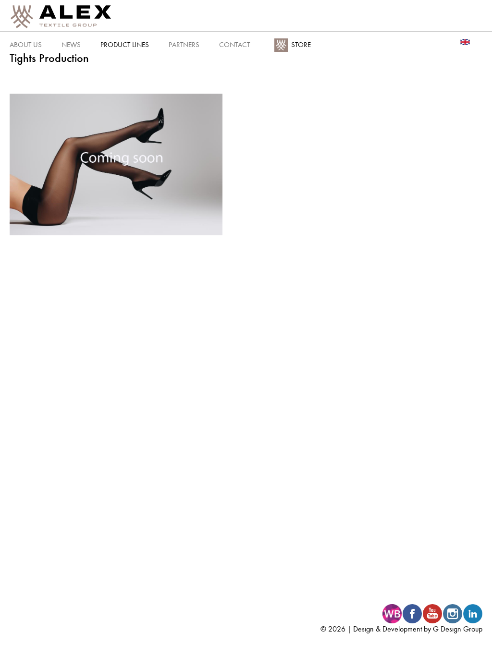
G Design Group (457, 628)
